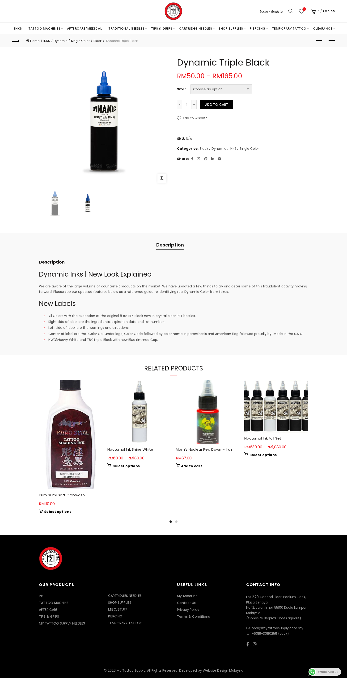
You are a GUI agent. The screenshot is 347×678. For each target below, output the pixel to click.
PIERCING (258, 28)
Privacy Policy (188, 609)
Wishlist (304, 9)
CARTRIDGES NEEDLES (125, 595)
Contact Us (186, 602)
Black (97, 41)
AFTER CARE (48, 609)
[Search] (291, 11)
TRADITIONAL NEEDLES (126, 28)
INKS (18, 28)
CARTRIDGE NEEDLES (195, 28)
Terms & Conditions (193, 616)
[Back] (16, 40)
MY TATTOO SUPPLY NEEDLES (62, 623)
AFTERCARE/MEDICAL (84, 28)
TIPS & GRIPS (161, 28)
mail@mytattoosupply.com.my (277, 628)
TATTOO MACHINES (44, 28)
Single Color (80, 41)
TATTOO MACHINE (53, 602)
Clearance (323, 28)
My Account (187, 596)
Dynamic (60, 41)
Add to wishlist (194, 118)
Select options (57, 512)
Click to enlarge (161, 178)
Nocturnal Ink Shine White (130, 449)
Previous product (319, 40)
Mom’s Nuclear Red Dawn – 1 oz (204, 449)
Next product (331, 40)
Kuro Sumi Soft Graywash (62, 495)
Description (170, 245)
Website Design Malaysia (223, 670)
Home (35, 41)
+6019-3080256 (264, 633)
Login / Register (272, 11)
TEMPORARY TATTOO (289, 28)
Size (180, 89)
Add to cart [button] (191, 466)
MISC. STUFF (117, 609)
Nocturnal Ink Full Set (263, 438)
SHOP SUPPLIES (231, 28)
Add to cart (216, 104)
